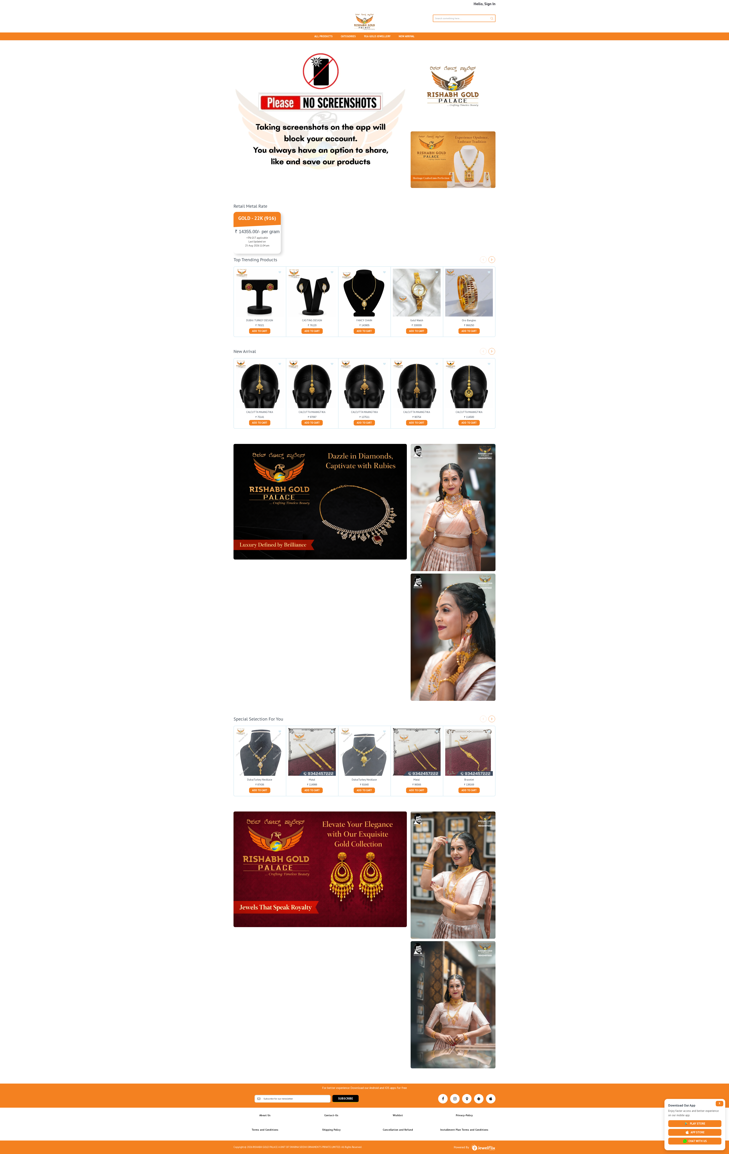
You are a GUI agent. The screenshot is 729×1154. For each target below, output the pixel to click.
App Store (698, 1132)
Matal (312, 779)
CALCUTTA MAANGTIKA (259, 412)
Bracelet (469, 779)
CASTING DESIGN (312, 320)
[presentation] (483, 259)
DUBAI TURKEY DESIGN (259, 320)
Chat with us (697, 1141)
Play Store (697, 1123)
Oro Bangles (469, 320)
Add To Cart (259, 331)
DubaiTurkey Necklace (259, 779)
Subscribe (345, 1098)
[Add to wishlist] (280, 272)
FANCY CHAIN (364, 320)
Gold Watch (416, 320)
